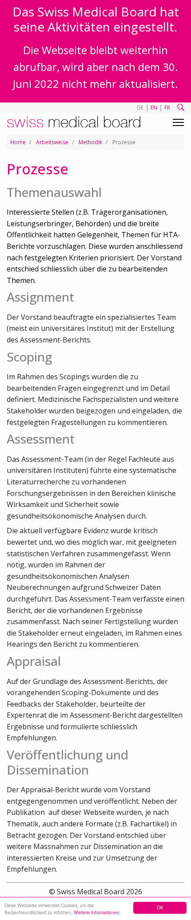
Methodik (90, 142)
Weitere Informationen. (97, 912)
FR (167, 107)
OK (160, 907)
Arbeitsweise (52, 142)
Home (18, 142)
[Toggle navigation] (178, 122)
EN (154, 107)
